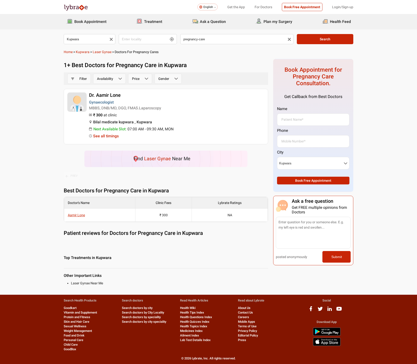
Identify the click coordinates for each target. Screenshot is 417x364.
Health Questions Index (196, 317)
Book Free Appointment (302, 7)
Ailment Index (189, 335)
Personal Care (73, 340)
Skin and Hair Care (76, 321)
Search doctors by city (137, 308)
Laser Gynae (102, 52)
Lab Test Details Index (195, 340)
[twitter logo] (320, 310)
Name (282, 108)
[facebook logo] (311, 310)
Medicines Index (191, 331)
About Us (244, 308)
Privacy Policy (247, 331)
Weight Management (78, 331)
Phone (282, 130)
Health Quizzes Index (194, 321)
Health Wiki (187, 308)
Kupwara (83, 52)
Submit (336, 257)
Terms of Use (247, 326)
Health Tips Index (192, 312)
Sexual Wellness (75, 326)
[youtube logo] (339, 310)
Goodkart (70, 308)
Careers (243, 317)
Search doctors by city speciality (144, 321)
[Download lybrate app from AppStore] (327, 345)
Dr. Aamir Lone (105, 95)
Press (242, 340)
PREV (74, 175)
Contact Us (245, 312)
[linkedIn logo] (330, 310)
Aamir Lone (76, 215)
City (280, 152)
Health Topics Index (193, 326)
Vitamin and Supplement (80, 312)
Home (68, 52)
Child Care (71, 344)
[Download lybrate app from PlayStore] (327, 335)
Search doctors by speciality (141, 317)
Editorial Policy (248, 335)
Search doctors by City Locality (143, 312)
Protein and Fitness (77, 317)
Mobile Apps (246, 321)
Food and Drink (74, 335)
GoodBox (70, 349)
